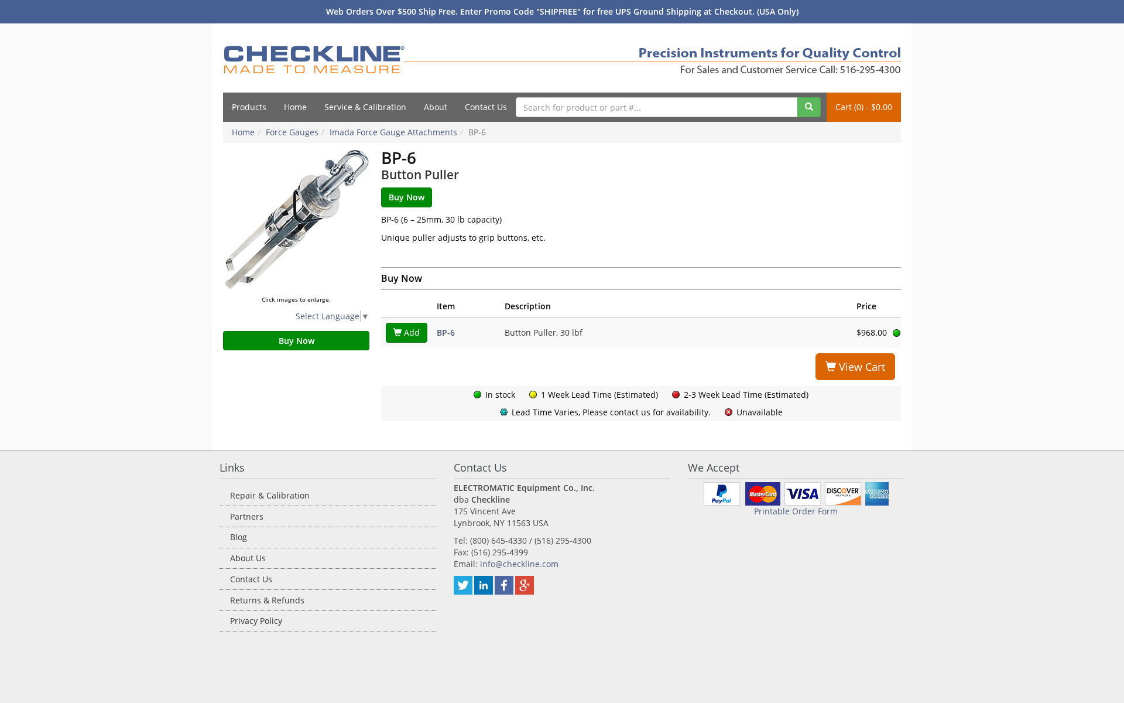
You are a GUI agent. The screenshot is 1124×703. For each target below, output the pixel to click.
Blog (238, 536)
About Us (248, 558)
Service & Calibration (365, 106)
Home (295, 106)
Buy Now (296, 340)
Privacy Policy (256, 620)
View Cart (860, 367)
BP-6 (446, 332)
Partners (246, 516)
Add (411, 332)
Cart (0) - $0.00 (863, 106)
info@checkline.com (519, 563)
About (435, 106)
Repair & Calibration (270, 495)
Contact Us (486, 106)
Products (249, 106)
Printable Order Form (796, 511)
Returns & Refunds (267, 600)
